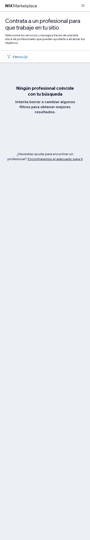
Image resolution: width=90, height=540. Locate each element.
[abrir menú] (82, 6)
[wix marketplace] (21, 5)
